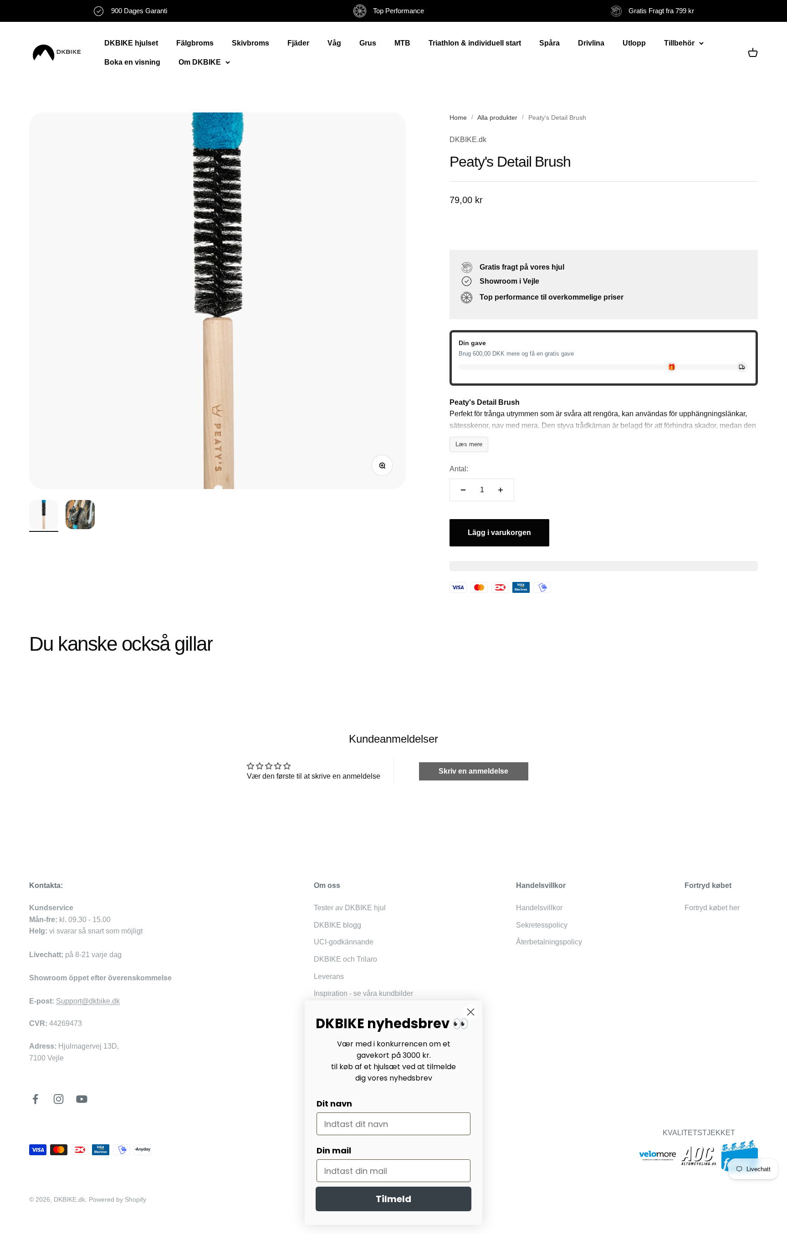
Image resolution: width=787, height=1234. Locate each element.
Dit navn (334, 1103)
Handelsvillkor (539, 908)
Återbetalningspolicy (549, 942)
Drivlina (591, 43)
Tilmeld (393, 1199)
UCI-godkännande (343, 942)
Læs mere (468, 444)
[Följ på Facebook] (35, 1099)
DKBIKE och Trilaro (345, 959)
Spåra (549, 43)
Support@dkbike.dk (88, 1001)
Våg (334, 43)
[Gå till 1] (43, 516)
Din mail (334, 1150)
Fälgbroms (195, 43)
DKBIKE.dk (468, 139)
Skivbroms (250, 43)
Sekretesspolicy (541, 925)
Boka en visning (132, 62)
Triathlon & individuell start (475, 43)
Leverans (329, 976)
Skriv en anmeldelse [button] (473, 771)
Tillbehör (679, 43)
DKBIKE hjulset (131, 43)
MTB (402, 43)
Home (458, 117)
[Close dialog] (471, 1012)
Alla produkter (497, 117)
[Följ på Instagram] (58, 1099)
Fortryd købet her (712, 908)
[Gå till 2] (80, 516)
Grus (367, 43)
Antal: (459, 469)
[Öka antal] (500, 490)
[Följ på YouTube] (82, 1099)
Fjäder (298, 43)
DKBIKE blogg (337, 925)
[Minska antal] (463, 490)
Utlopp (634, 43)
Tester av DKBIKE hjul (350, 908)
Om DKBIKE (200, 62)
